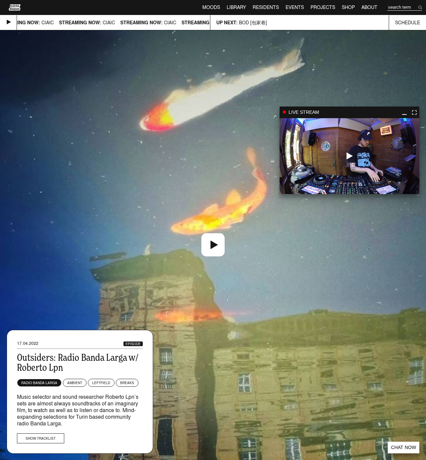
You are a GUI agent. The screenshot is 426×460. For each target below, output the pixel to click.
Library (236, 7)
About (369, 7)
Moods (211, 7)
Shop (348, 7)
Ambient (74, 382)
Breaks (127, 382)
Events (295, 7)
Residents (266, 7)
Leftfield (101, 382)
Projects (323, 7)
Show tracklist (41, 438)
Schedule (407, 22)
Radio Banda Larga (39, 382)
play (349, 156)
